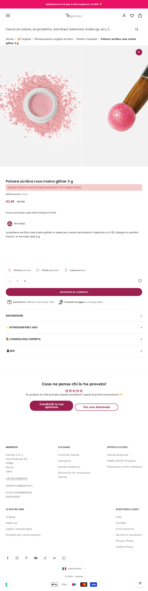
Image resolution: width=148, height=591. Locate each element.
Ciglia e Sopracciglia (19, 529)
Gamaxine (64, 460)
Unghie (11, 517)
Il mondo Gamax (68, 454)
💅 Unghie (24, 39)
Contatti (121, 523)
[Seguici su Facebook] (7, 558)
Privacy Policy (125, 540)
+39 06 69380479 (16, 478)
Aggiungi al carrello (74, 292)
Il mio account (125, 529)
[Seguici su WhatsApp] (64, 558)
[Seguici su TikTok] (45, 558)
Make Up (11, 523)
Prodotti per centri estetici (23, 534)
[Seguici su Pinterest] (26, 558)
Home (10, 39)
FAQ (118, 517)
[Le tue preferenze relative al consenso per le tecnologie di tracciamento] (6, 584)
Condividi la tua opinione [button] (52, 405)
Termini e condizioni (129, 534)
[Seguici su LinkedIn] (54, 558)
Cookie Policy (124, 546)
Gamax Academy (69, 466)
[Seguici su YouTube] (36, 558)
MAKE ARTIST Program (121, 460)
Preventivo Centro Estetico (124, 466)
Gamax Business (117, 454)
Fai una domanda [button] (96, 407)
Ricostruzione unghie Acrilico (54, 39)
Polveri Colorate (87, 39)
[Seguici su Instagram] (17, 558)
